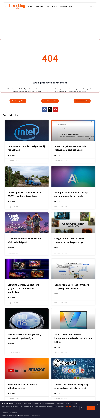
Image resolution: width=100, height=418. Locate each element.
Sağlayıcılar (68, 406)
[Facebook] (44, 109)
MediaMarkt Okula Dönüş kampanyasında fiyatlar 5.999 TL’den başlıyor (73, 338)
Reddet (83, 408)
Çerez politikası (13, 412)
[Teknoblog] (17, 6)
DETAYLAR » (11, 155)
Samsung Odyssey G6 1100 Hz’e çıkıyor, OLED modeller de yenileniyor (23, 288)
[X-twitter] (50, 109)
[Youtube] (55, 109)
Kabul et (91, 408)
